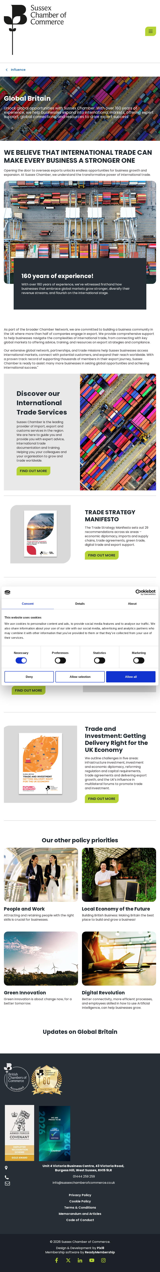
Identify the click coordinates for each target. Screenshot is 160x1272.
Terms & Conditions (80, 1207)
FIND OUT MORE (33, 470)
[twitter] (68, 1260)
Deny (29, 676)
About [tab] (132, 603)
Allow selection (80, 676)
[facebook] (56, 1260)
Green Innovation (25, 992)
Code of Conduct (80, 1220)
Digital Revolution (103, 992)
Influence (18, 69)
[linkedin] (80, 1260)
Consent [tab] (28, 603)
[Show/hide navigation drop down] (150, 31)
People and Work (24, 909)
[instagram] (103, 1260)
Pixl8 (100, 1248)
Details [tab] (80, 603)
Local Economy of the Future (116, 909)
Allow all (131, 676)
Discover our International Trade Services (42, 403)
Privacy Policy (80, 1195)
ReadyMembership (100, 1252)
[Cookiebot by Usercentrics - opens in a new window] (138, 592)
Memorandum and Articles (80, 1214)
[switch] (60, 660)
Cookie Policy (80, 1201)
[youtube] (92, 1260)
